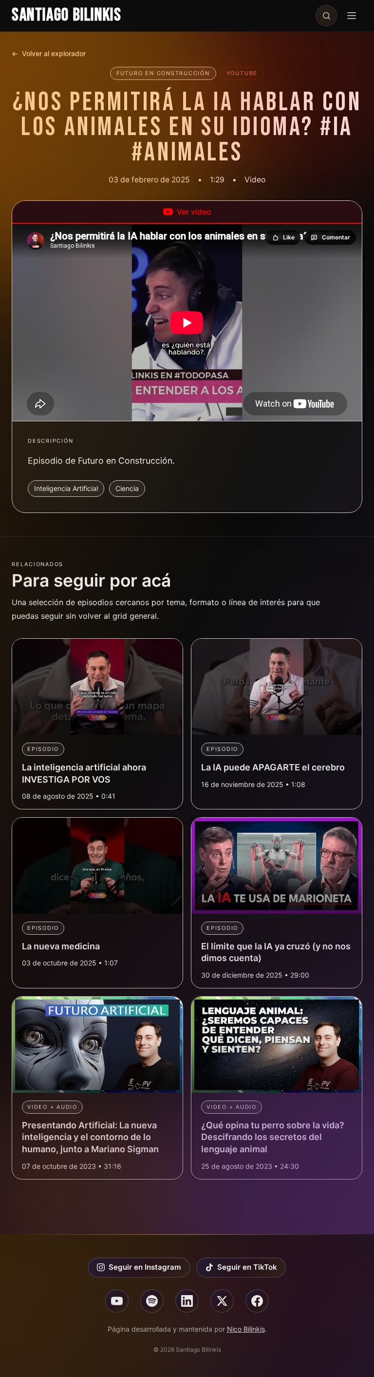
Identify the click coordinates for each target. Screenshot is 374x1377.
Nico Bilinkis (246, 1329)
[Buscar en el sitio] (326, 15)
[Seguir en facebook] (257, 1301)
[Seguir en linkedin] (187, 1301)
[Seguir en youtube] (117, 1301)
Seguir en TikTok (247, 1267)
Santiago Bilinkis (67, 15)
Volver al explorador (49, 53)
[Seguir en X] (222, 1301)
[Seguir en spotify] (152, 1301)
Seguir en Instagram (145, 1267)
